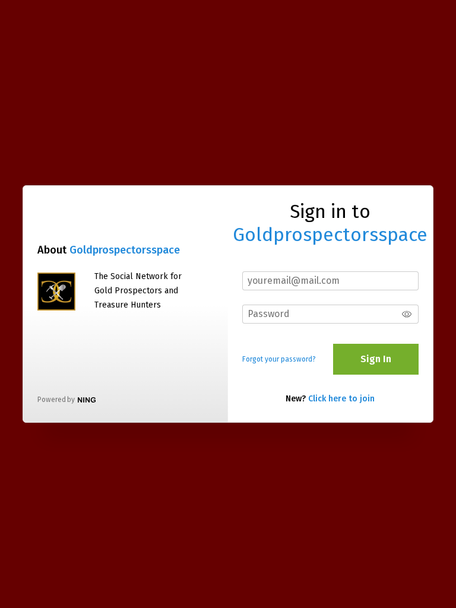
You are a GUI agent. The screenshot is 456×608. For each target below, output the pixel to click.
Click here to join (341, 399)
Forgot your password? (279, 359)
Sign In (375, 359)
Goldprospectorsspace (124, 249)
